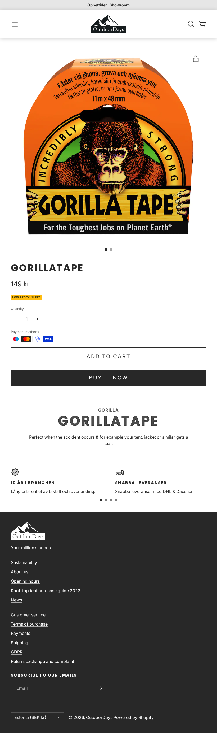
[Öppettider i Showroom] (108, 5)
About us (19, 571)
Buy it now (108, 377)
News (16, 600)
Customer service (28, 614)
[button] (15, 24)
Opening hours (25, 581)
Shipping (19, 642)
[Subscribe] (101, 688)
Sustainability (24, 562)
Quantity (17, 309)
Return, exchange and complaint (42, 661)
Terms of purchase (29, 624)
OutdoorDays (99, 717)
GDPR (16, 652)
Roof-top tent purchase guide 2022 (45, 590)
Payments (20, 633)
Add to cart (109, 356)
